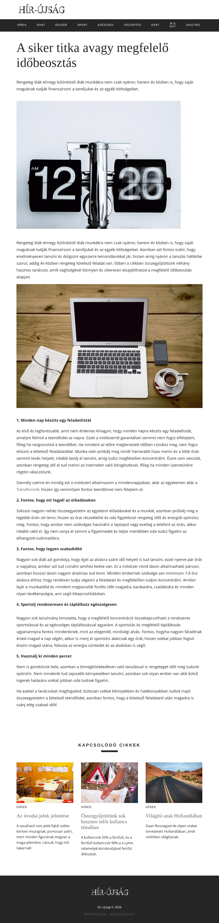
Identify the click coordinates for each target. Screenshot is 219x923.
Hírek (21, 807)
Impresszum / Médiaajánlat (109, 914)
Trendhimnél (27, 489)
